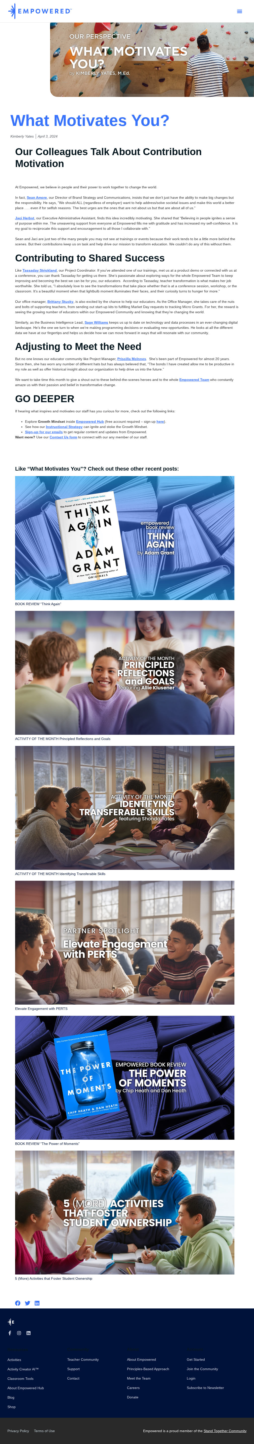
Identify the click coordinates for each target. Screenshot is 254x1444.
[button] (239, 11)
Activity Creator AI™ (23, 1369)
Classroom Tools (20, 1379)
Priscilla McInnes (131, 359)
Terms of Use (44, 1431)
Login (191, 1378)
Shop (11, 1407)
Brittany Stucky (60, 302)
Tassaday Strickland (40, 270)
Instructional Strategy (64, 427)
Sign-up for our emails (44, 432)
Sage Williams (96, 322)
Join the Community (202, 1369)
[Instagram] (19, 1333)
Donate (132, 1397)
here (160, 422)
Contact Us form (63, 437)
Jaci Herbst (24, 218)
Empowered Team (194, 380)
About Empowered (141, 1359)
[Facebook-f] (9, 1333)
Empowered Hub (90, 422)
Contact (73, 1378)
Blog (10, 1397)
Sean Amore (37, 197)
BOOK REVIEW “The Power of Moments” (47, 1144)
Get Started (196, 1359)
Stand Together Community (225, 1431)
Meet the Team (139, 1378)
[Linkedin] (28, 1333)
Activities (14, 1360)
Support (73, 1369)
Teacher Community (83, 1359)
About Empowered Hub (25, 1388)
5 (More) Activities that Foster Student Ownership (53, 1278)
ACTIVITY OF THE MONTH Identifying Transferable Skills (60, 874)
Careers (133, 1388)
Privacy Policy (18, 1431)
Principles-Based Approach (148, 1369)
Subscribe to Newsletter (205, 1388)
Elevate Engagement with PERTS (41, 1009)
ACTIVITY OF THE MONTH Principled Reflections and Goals (62, 739)
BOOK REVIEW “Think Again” (38, 604)
